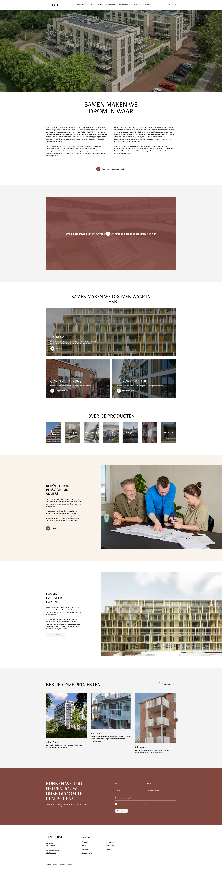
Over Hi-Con (136, 5)
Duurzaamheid (110, 5)
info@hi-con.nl (51, 853)
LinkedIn (55, 864)
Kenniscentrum (123, 5)
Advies (91, 5)
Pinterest (62, 864)
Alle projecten (169, 684)
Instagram (69, 864)
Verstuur (120, 811)
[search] (175, 5)
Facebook (48, 864)
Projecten (99, 5)
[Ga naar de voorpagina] (52, 5)
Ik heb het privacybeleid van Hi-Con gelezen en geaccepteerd (133, 804)
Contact (147, 5)
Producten (81, 5)
